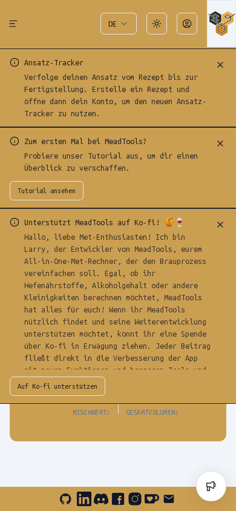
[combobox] (118, 24)
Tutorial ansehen (47, 190)
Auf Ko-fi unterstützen (57, 386)
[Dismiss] (220, 65)
